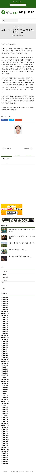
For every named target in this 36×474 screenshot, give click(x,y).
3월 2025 (3, 305)
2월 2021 (3, 395)
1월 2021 (3, 397)
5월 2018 (3, 461)
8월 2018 (3, 455)
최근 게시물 (8, 148)
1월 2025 (3, 309)
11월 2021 (3, 381)
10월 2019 (3, 427)
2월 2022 (3, 375)
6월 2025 (3, 299)
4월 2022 (3, 371)
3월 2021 (3, 393)
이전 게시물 (26, 148)
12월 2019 (3, 423)
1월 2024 (3, 333)
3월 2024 (3, 329)
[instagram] (17, 1)
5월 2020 (3, 413)
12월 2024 (3, 311)
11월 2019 (3, 425)
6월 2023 (3, 347)
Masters (5, 271)
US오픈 (4, 280)
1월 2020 (3, 421)
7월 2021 (3, 389)
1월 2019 (3, 445)
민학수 (13, 35)
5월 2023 (3, 349)
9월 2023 (3, 341)
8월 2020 (3, 407)
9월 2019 (3, 429)
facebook (5, 119)
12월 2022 (3, 359)
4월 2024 (3, 327)
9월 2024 (3, 317)
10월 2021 (3, 383)
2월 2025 (3, 307)
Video (4, 283)
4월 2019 (3, 439)
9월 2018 (3, 453)
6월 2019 (3, 435)
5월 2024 (3, 325)
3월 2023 (3, 353)
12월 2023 (3, 335)
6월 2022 (3, 367)
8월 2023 (3, 343)
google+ (19, 119)
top (20, 26)
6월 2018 (3, 459)
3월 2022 (3, 373)
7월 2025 (3, 297)
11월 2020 (3, 401)
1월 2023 (3, 357)
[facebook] (13, 1)
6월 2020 (3, 411)
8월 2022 (3, 365)
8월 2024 (3, 319)
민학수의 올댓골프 (16, 471)
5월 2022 (3, 369)
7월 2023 (3, 345)
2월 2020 (3, 419)
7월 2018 (3, 457)
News (15, 26)
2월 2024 (3, 331)
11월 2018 (3, 449)
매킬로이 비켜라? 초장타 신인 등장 (18, 249)
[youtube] (20, 1)
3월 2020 (3, 417)
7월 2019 (3, 433)
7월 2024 (3, 321)
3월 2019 (3, 441)
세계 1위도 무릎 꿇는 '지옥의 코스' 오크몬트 (20, 256)
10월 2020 (3, 403)
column (4, 285)
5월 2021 (3, 391)
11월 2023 (3, 337)
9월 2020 (3, 405)
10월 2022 (3, 363)
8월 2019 (3, 431)
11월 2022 (3, 361)
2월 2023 (3, 355)
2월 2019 (3, 443)
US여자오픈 (5, 277)
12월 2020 (3, 399)
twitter (12, 119)
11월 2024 (3, 313)
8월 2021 (3, 387)
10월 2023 (3, 339)
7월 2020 (3, 409)
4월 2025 (3, 303)
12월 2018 (3, 447)
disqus (18, 155)
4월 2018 (3, 463)
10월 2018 (3, 451)
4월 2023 (3, 351)
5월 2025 (3, 301)
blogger (6, 155)
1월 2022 (3, 377)
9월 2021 (3, 385)
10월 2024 (3, 315)
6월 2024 (3, 323)
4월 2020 (3, 415)
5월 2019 (3, 437)
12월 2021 (3, 379)
